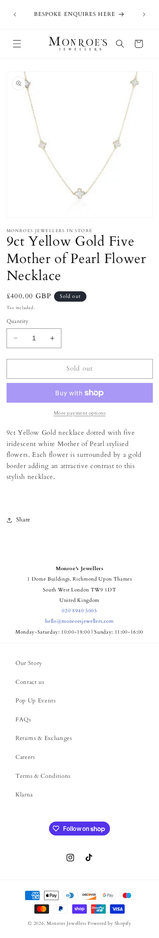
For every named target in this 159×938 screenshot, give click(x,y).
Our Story (28, 663)
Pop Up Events (35, 701)
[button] (17, 43)
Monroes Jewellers (66, 923)
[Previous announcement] (15, 14)
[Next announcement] (144, 14)
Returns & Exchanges (43, 738)
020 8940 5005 (79, 610)
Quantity (18, 321)
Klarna (24, 795)
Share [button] (23, 520)
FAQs (23, 720)
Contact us (29, 682)
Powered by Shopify (109, 923)
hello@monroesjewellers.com (79, 621)
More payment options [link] (80, 413)
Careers (25, 757)
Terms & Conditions (43, 776)
